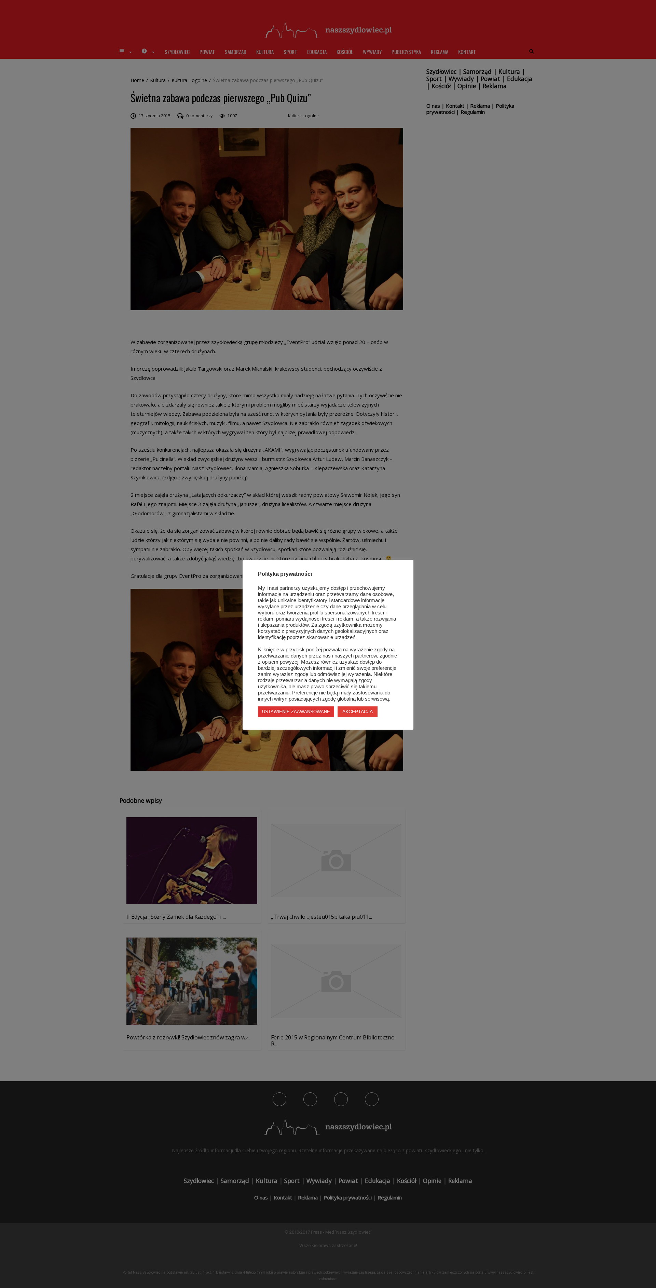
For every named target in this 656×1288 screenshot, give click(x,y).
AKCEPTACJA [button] (357, 711)
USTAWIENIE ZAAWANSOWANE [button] (296, 711)
